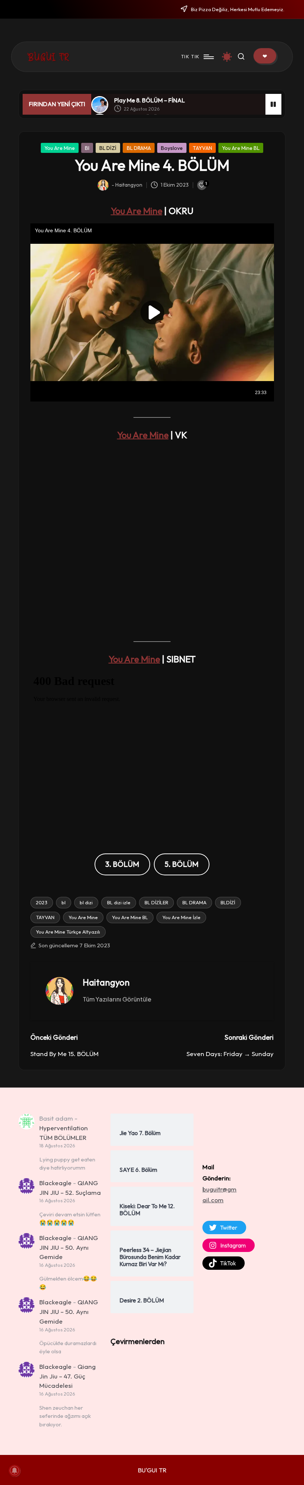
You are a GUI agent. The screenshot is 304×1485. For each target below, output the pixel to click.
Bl (87, 148)
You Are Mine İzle (181, 917)
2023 (41, 902)
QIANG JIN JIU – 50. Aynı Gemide (68, 1247)
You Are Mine (59, 148)
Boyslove (172, 148)
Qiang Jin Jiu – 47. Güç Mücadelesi (67, 1376)
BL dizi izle (118, 902)
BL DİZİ (107, 148)
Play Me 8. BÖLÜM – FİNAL (149, 100)
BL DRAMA (139, 148)
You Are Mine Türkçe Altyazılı (68, 932)
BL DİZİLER (156, 902)
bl (64, 902)
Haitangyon (106, 982)
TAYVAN (202, 148)
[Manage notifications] (14, 1470)
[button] (265, 56)
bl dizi (86, 902)
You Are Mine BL (241, 148)
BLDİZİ (228, 902)
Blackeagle (55, 1183)
